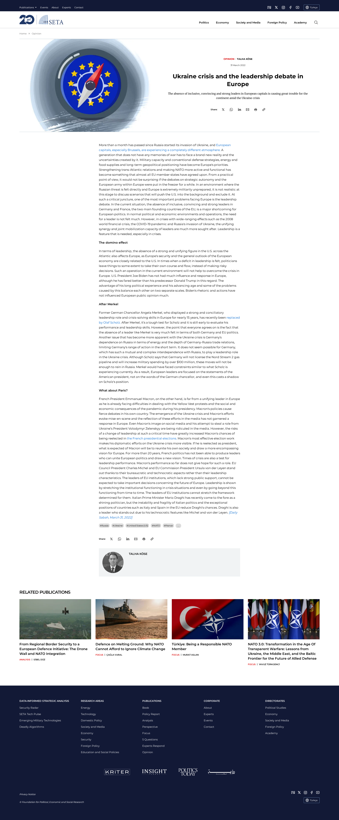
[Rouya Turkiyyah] (221, 772)
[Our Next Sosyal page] (269, 7)
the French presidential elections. (152, 438)
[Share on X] (223, 109)
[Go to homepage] (41, 19)
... (178, 525)
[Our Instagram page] (283, 7)
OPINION (229, 59)
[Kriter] (117, 772)
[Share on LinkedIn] (239, 109)
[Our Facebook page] (290, 7)
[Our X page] (276, 7)
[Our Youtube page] (297, 7)
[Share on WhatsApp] (231, 109)
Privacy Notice (27, 794)
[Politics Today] (188, 772)
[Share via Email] (247, 109)
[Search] (316, 22)
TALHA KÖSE (244, 59)
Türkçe (314, 800)
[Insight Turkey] (154, 772)
